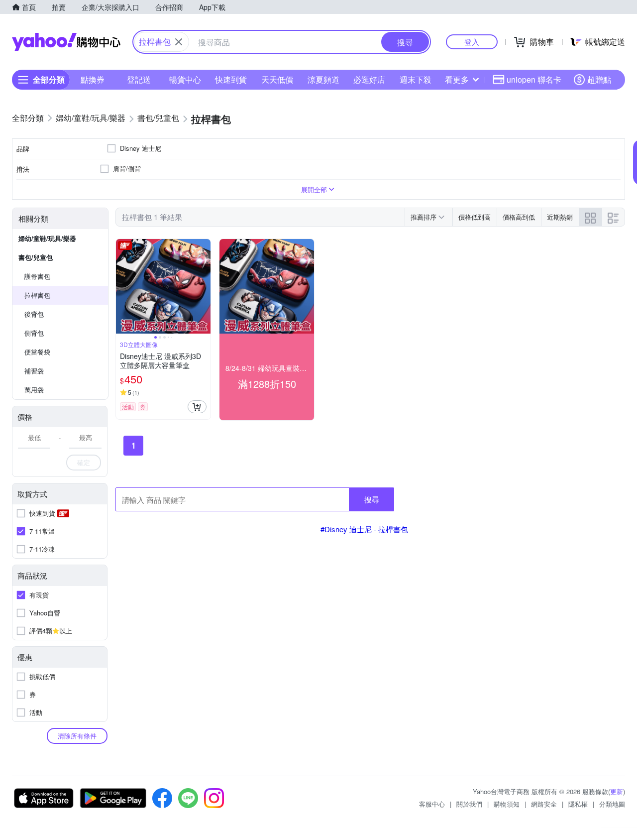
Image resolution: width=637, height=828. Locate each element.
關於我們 (469, 804)
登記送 (139, 79)
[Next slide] (204, 286)
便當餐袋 (37, 351)
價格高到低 (519, 217)
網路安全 (544, 804)
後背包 (34, 314)
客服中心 (432, 804)
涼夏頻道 (323, 79)
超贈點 (599, 79)
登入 (471, 41)
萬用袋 (34, 389)
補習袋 (34, 370)
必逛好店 (369, 79)
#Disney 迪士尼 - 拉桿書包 (364, 529)
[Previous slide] (122, 286)
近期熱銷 (560, 217)
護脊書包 (37, 276)
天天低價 (277, 79)
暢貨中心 (185, 79)
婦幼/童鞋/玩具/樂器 (47, 238)
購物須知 (507, 804)
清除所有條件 (77, 735)
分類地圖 (612, 804)
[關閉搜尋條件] (179, 42)
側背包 (34, 333)
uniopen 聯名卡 (534, 79)
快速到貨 (231, 79)
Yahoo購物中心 (66, 42)
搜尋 (371, 499)
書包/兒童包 (35, 257)
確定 (83, 462)
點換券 (93, 79)
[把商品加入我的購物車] (197, 406)
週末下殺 (415, 79)
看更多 (457, 79)
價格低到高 (474, 217)
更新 (616, 791)
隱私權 (578, 804)
